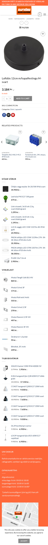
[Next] (46, 147)
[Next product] (22, 23)
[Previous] (1, 147)
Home (10, 19)
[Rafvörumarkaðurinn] (24, 10)
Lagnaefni (30, 19)
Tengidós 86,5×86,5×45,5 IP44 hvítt (11, 156)
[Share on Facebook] (4, 115)
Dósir (12, 109)
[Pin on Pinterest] (13, 115)
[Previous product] (26, 23)
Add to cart (23, 98)
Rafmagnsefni (19, 19)
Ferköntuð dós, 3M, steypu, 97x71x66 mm (35, 156)
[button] (39, 14)
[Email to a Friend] (9, 115)
